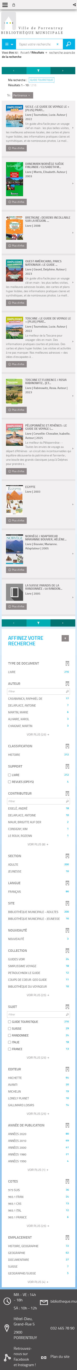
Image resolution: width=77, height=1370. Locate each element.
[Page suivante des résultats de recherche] (62, 70)
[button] (75, 4)
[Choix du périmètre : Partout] (9, 44)
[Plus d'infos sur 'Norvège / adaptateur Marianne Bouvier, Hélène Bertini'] (14, 549)
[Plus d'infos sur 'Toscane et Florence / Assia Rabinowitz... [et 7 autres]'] (14, 391)
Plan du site (60, 1356)
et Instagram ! (25, 1364)
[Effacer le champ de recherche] (58, 44)
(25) (37, 734)
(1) (37, 1170)
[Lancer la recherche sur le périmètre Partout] (69, 44)
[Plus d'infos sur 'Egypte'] (14, 500)
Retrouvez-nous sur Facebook (23, 1354)
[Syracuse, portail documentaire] (32, 23)
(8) (37, 844)
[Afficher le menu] (5, 5)
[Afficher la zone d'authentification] (14, 4)
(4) (37, 1282)
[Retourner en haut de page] (65, 638)
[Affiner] (39, 70)
